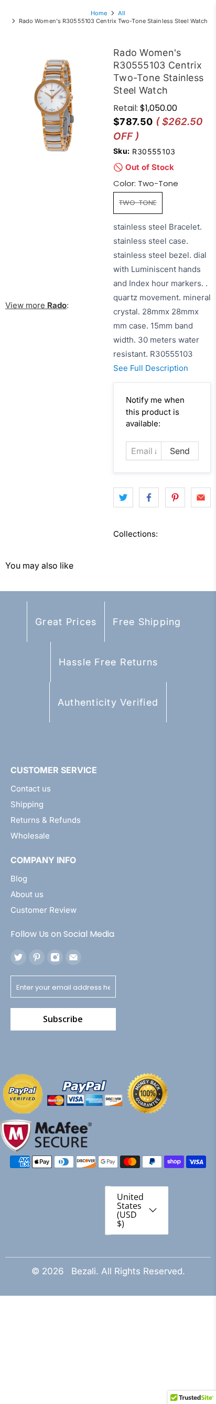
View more (36, 305)
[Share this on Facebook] (149, 497)
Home (99, 13)
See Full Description (150, 368)
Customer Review (43, 910)
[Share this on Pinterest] (175, 497)
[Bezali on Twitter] (18, 957)
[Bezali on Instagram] (55, 957)
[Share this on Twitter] (123, 497)
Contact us (30, 789)
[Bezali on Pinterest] (37, 957)
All (121, 13)
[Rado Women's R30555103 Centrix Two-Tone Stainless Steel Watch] (54, 105)
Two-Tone (138, 203)
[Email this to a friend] (201, 497)
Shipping (27, 804)
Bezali (83, 1271)
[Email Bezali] (73, 957)
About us (27, 894)
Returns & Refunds (45, 820)
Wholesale (30, 836)
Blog (18, 879)
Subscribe (63, 1019)
